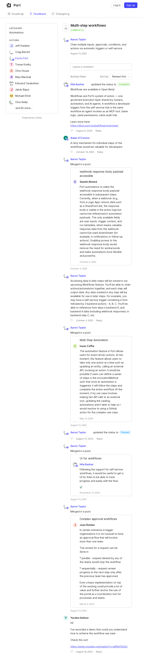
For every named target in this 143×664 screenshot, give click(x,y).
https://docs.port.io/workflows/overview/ (94, 125)
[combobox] (121, 76)
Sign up (130, 5)
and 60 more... (24, 107)
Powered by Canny (32, 117)
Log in (117, 5)
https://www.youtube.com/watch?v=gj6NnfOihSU (98, 646)
